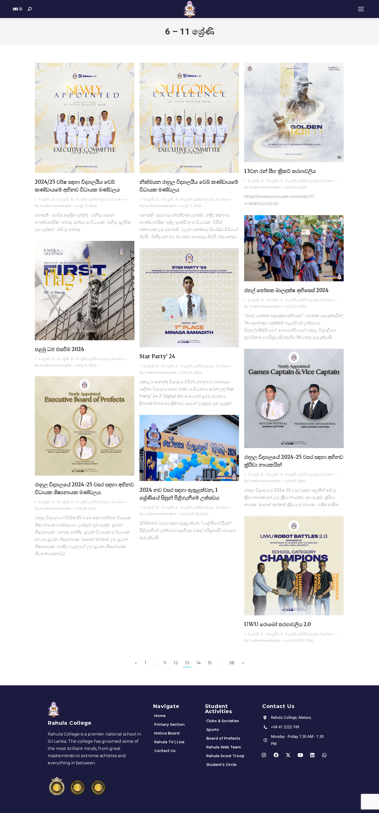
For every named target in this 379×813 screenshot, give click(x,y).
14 (198, 662)
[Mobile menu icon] (361, 9)
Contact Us (165, 750)
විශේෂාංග (118, 199)
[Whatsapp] (324, 755)
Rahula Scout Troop (225, 756)
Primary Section (169, 724)
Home (160, 715)
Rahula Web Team (223, 747)
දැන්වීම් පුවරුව (99, 199)
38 (231, 662)
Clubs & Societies (222, 721)
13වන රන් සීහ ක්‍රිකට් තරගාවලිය (280, 171)
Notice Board (166, 733)
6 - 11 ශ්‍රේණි (79, 199)
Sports (212, 729)
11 (165, 662)
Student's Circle (221, 764)
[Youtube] (300, 755)
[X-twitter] (288, 755)
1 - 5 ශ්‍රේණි (42, 199)
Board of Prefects (223, 738)
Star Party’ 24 (157, 356)
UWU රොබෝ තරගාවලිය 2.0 (277, 624)
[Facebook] (276, 755)
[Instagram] (264, 755)
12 (176, 662)
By (53, 206)
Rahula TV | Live (169, 742)
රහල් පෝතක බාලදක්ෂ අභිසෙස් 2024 (286, 290)
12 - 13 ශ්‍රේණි (60, 199)
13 (187, 662)
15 (210, 662)
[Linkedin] (312, 755)
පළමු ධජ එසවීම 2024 (59, 349)
